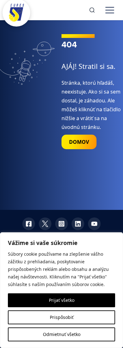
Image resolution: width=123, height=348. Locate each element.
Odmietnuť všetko (61, 334)
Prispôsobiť (61, 317)
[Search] (92, 10)
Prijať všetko (61, 300)
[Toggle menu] (110, 10)
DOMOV (79, 141)
